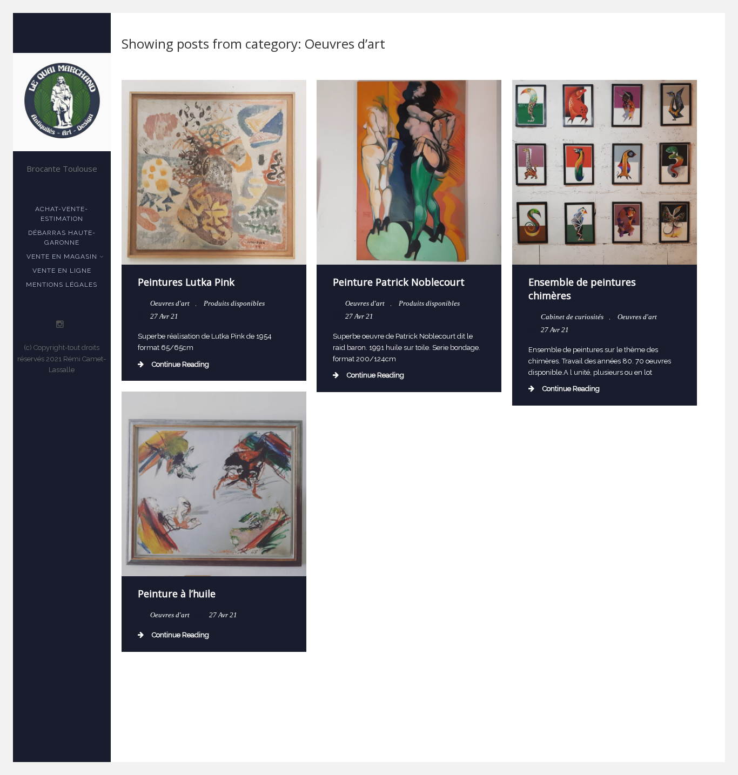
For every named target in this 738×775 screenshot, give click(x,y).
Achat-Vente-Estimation (61, 214)
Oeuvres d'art (170, 303)
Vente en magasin (61, 256)
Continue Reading (180, 364)
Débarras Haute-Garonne (62, 237)
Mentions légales (61, 284)
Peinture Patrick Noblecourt (399, 281)
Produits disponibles (234, 303)
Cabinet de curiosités (572, 317)
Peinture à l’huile (177, 593)
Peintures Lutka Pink (186, 281)
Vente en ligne (61, 270)
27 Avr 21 (164, 316)
